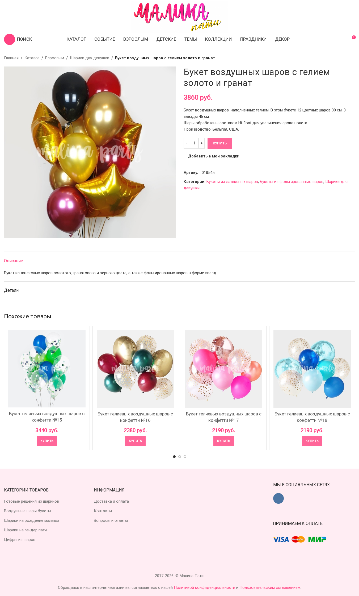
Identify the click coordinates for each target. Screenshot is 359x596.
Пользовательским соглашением (269, 587)
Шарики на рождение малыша (31, 520)
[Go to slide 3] (185, 456)
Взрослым (54, 58)
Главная (11, 58)
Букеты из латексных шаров (232, 181)
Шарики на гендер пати (25, 530)
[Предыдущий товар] (339, 58)
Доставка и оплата (111, 501)
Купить (220, 143)
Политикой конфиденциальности (205, 587)
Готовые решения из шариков (31, 501)
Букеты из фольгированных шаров (291, 181)
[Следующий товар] (352, 58)
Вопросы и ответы (111, 520)
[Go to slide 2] (179, 456)
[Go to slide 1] (174, 456)
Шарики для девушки (89, 58)
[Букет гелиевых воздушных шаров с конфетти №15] (47, 368)
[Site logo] (179, 17)
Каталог (31, 58)
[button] (47, 441)
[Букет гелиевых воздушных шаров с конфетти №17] (224, 369)
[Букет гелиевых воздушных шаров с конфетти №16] (135, 369)
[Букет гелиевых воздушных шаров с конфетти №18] (312, 369)
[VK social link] (278, 498)
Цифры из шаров (19, 539)
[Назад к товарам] (345, 58)
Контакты (103, 511)
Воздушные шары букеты (27, 511)
